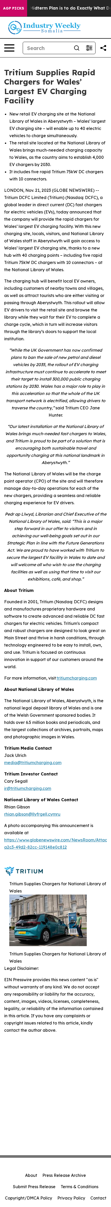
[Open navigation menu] (9, 48)
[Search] (76, 48)
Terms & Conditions (79, 1186)
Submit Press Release (34, 1186)
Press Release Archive (64, 1175)
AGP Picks (13, 8)
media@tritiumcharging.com (32, 762)
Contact (98, 1198)
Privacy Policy (71, 1198)
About (31, 1175)
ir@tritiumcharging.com (27, 788)
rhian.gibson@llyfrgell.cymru (32, 814)
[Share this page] (103, 48)
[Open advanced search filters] (89, 48)
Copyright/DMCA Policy (28, 1198)
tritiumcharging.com (77, 678)
